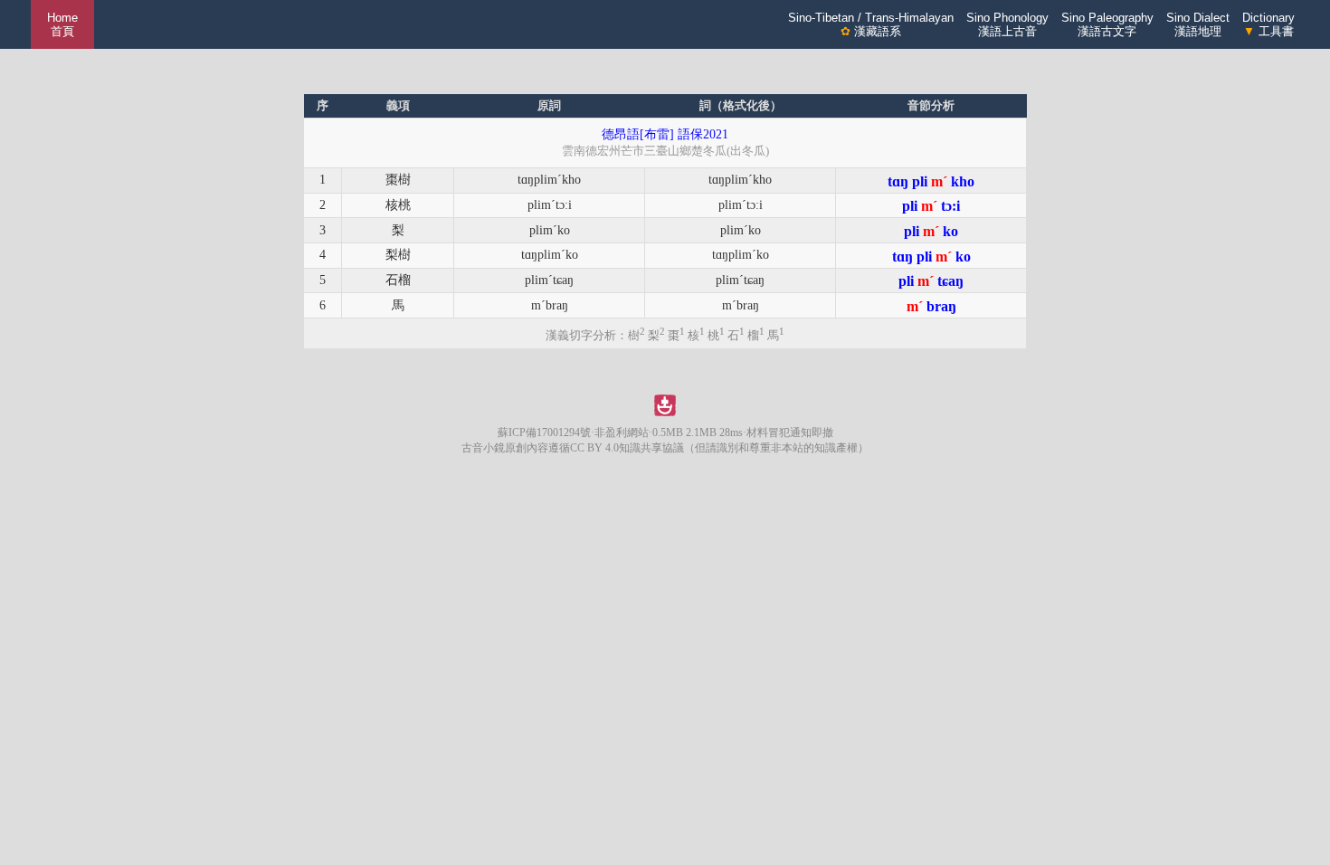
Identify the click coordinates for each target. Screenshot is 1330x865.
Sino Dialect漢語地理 (1198, 24)
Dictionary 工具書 (1268, 24)
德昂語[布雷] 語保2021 (665, 134)
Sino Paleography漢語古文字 (1107, 24)
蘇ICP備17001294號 (544, 432)
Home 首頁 (62, 24)
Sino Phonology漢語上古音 (1007, 24)
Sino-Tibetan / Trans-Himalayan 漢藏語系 (871, 24)
